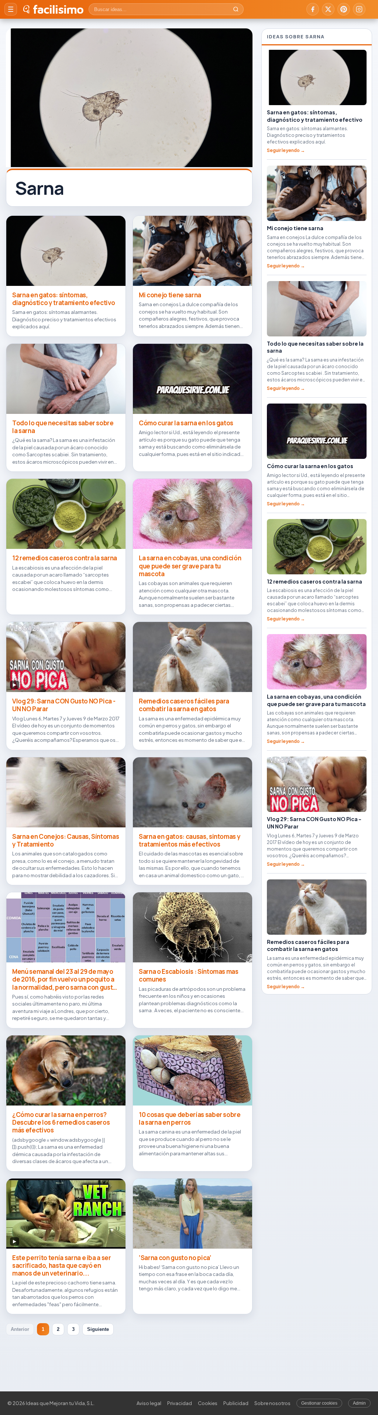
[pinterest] (343, 9)
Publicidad (235, 1403)
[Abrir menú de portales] (10, 9)
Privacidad (179, 1403)
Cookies (207, 1403)
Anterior (20, 1329)
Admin (359, 1403)
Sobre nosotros (272, 1403)
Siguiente (98, 1329)
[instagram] (359, 9)
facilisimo (58, 9)
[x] (328, 9)
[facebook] (312, 9)
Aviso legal (149, 1403)
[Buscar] (235, 9)
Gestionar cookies (319, 1403)
